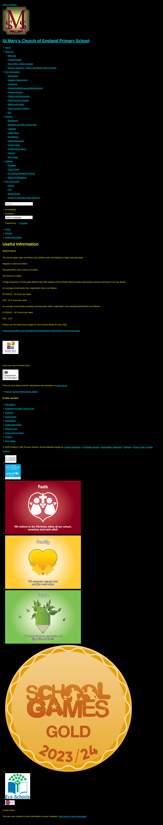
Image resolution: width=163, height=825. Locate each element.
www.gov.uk (61, 385)
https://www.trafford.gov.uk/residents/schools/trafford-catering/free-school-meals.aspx (41, 331)
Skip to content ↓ (10, 4)
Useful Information (13, 237)
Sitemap (127, 447)
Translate (23, 223)
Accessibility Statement (111, 447)
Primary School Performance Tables (21, 391)
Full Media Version (90, 447)
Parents (8, 233)
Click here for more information (72, 816)
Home (8, 229)
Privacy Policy (139, 447)
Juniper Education (72, 447)
